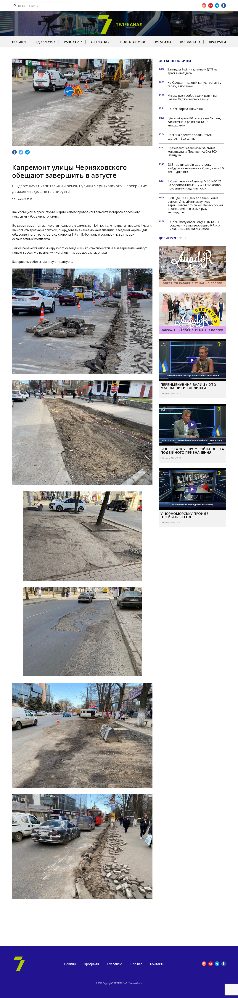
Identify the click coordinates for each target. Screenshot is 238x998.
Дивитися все (170, 238)
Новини (19, 42)
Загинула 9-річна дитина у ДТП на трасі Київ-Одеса (192, 71)
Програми (217, 42)
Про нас (136, 964)
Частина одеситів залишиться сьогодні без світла (190, 136)
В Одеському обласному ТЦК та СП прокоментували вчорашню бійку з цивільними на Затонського (194, 225)
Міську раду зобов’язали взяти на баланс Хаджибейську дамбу (192, 97)
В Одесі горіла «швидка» (185, 109)
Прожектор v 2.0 (132, 42)
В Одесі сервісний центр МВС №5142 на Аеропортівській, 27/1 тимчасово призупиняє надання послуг (194, 185)
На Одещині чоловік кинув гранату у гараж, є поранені (194, 84)
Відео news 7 (45, 42)
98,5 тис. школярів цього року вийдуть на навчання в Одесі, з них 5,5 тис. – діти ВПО (196, 168)
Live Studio (162, 42)
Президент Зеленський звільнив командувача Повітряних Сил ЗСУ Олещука (192, 151)
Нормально (190, 42)
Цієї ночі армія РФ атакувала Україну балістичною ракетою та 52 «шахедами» (194, 122)
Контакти (157, 964)
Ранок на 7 (73, 42)
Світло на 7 (100, 42)
